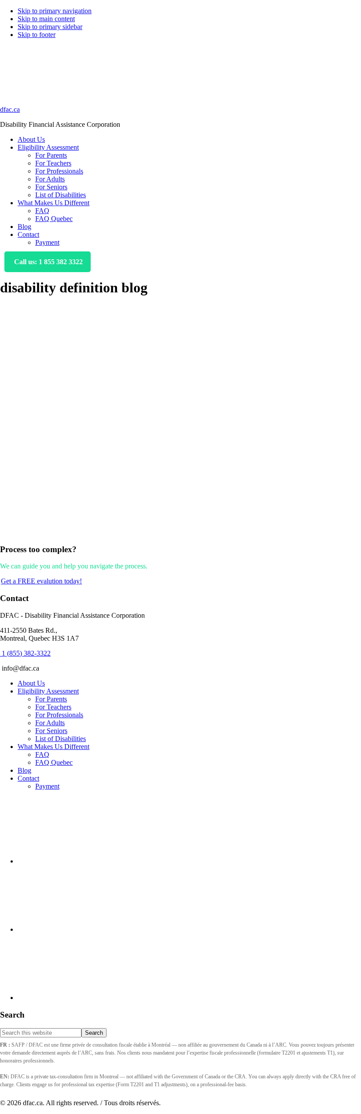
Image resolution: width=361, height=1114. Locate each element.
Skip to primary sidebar (50, 26)
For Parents (51, 699)
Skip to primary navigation (55, 11)
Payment (47, 786)
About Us (31, 683)
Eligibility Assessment (48, 691)
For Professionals (59, 715)
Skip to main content (46, 18)
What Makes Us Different (53, 746)
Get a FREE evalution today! (41, 581)
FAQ (42, 754)
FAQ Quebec (54, 762)
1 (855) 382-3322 (25, 653)
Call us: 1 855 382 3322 (47, 262)
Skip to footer (36, 34)
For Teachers (53, 707)
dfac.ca (10, 109)
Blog (24, 770)
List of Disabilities (60, 738)
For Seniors (51, 730)
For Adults (50, 723)
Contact (28, 778)
